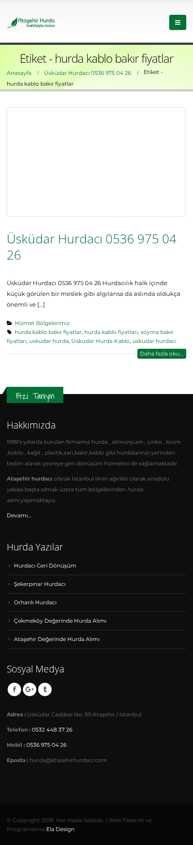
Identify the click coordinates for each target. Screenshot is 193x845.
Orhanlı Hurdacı (35, 602)
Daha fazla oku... (162, 353)
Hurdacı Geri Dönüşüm (45, 566)
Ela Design (60, 829)
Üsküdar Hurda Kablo (100, 341)
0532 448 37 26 (52, 730)
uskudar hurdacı (154, 341)
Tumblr (45, 689)
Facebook (14, 689)
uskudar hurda (49, 341)
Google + (29, 689)
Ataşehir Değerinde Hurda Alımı (57, 639)
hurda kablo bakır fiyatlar (48, 332)
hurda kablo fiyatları (111, 332)
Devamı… (19, 515)
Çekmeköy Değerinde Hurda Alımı (60, 621)
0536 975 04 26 (46, 745)
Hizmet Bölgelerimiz (42, 323)
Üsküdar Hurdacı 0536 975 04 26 (91, 246)
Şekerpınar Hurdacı (40, 584)
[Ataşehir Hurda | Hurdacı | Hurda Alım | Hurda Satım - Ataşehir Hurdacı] (31, 22)
